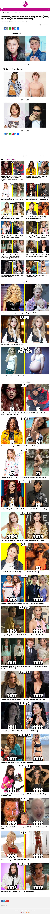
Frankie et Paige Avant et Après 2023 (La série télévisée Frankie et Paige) (37, 198)
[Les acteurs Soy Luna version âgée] (25, 329)
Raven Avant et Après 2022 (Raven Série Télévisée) (37, 276)
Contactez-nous (4, 905)
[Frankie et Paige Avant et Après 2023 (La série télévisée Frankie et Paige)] (37, 190)
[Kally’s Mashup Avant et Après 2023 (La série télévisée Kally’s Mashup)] (12, 190)
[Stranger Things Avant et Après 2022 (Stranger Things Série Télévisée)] (37, 227)
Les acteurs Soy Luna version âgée (12, 344)
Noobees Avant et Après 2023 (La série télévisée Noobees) (36, 177)
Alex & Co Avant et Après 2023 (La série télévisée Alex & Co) (36, 217)
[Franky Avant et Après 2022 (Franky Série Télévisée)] (25, 876)
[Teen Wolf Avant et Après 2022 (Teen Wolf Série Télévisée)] (12, 267)
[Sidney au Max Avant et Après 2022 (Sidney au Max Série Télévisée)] (12, 227)
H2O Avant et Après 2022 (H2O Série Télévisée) (15, 860)
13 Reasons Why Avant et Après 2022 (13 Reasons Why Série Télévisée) (37, 255)
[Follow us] (48, 10)
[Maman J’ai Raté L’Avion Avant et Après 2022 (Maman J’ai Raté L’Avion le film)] (25, 811)
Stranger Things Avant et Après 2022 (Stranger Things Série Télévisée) (37, 236)
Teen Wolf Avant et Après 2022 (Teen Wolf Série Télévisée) (12, 276)
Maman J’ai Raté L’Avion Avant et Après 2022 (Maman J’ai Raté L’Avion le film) (24, 827)
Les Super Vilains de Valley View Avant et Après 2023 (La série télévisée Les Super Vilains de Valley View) (12, 178)
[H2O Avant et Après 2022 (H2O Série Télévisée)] (25, 844)
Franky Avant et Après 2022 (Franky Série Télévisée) (17, 891)
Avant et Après (10, 159)
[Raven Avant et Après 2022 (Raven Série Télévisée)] (37, 267)
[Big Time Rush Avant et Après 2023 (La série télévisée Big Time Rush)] (12, 208)
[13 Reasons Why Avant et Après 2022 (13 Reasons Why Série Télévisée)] (37, 246)
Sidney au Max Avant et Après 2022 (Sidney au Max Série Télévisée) (12, 236)
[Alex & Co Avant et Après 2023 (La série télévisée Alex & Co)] (37, 208)
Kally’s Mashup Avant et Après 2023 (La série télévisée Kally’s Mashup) (12, 198)
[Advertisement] (25, 146)
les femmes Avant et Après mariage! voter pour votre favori (20, 313)
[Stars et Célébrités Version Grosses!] (25, 360)
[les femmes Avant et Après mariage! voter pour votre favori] (25, 297)
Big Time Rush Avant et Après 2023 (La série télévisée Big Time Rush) (12, 217)
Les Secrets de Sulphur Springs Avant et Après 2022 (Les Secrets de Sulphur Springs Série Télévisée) (12, 256)
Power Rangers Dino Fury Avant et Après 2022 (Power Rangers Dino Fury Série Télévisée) (23, 794)
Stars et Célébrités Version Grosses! (12, 376)
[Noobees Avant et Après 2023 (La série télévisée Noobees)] (37, 168)
